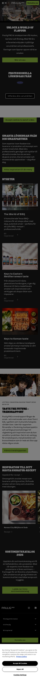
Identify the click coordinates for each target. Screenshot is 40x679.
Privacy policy (21, 657)
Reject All (20, 669)
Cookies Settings (20, 675)
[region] (20, 661)
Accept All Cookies (20, 663)
